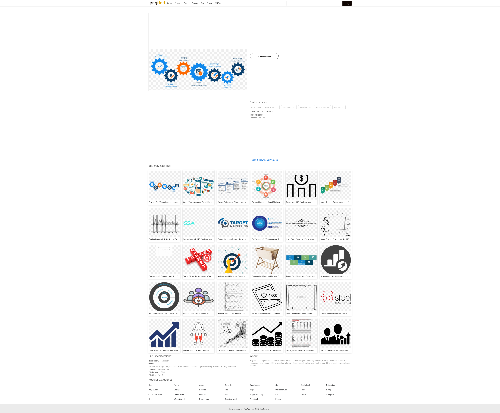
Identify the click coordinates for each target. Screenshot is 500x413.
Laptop (177, 389)
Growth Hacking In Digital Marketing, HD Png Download (275, 202)
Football (202, 394)
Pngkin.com (204, 399)
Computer (330, 394)
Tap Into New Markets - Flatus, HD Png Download (169, 313)
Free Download (264, 56)
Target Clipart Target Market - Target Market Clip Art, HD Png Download (212, 276)
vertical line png (271, 107)
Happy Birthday (256, 394)
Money (278, 399)
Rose (303, 389)
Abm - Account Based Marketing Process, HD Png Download (345, 202)
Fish (277, 394)
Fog (226, 389)
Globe (303, 394)
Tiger (252, 389)
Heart (150, 385)
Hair (226, 394)
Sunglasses (255, 385)
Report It (254, 159)
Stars (209, 3)
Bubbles (202, 389)
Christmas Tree (155, 394)
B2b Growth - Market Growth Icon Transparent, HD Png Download (347, 276)
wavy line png (305, 107)
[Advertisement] (198, 31)
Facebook (254, 399)
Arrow (169, 3)
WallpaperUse (281, 389)
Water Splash (179, 399)
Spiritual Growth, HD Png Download (198, 239)
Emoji (186, 3)
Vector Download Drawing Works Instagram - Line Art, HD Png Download (282, 313)
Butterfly (228, 385)
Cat (276, 385)
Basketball (305, 385)
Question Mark (231, 399)
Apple (201, 385)
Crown (178, 3)
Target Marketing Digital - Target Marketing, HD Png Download (243, 239)
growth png (256, 107)
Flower (195, 3)
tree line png (339, 107)
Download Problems (268, 159)
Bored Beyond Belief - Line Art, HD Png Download (340, 239)
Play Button (153, 389)
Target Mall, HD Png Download (298, 202)
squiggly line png (322, 107)
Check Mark (179, 394)
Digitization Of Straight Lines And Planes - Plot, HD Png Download (176, 276)
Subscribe (330, 385)
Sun (202, 3)
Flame (176, 385)
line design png (289, 107)
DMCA (217, 3)
